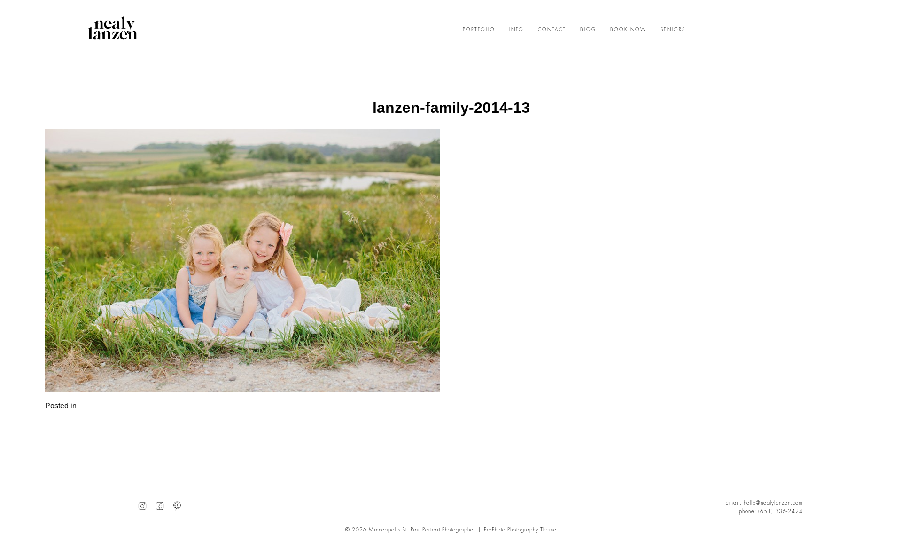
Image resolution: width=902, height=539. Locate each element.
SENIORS (673, 29)
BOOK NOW (628, 29)
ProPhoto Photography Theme (520, 529)
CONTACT (552, 29)
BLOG (588, 29)
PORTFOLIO (479, 29)
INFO (516, 29)
